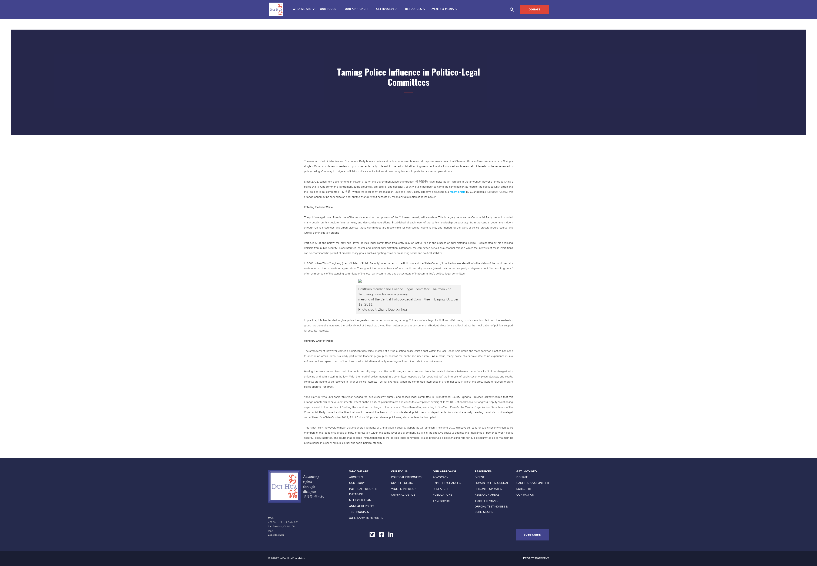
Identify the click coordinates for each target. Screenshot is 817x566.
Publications (442, 494)
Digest (479, 477)
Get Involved (386, 9)
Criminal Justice (403, 494)
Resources (413, 9)
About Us (356, 477)
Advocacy (440, 477)
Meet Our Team (360, 500)
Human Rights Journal (492, 483)
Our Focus (328, 9)
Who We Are (302, 9)
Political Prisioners (406, 477)
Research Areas (487, 494)
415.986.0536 (276, 535)
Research (440, 489)
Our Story (357, 483)
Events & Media (442, 9)
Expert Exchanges (447, 483)
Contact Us (525, 494)
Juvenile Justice (402, 483)
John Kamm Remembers (366, 518)
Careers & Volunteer (532, 483)
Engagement (442, 500)
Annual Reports (361, 506)
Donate (534, 9)
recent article (457, 192)
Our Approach (356, 9)
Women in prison (404, 489)
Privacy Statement (536, 558)
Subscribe (524, 489)
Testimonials (359, 512)
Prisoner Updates (488, 489)
